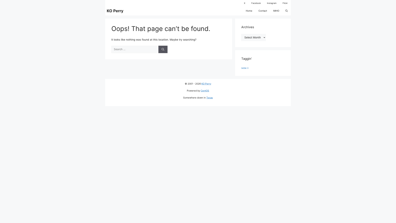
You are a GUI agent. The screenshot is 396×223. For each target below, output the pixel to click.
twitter (244, 68)
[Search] (163, 49)
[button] (286, 10)
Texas (209, 97)
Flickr (285, 3)
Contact (262, 10)
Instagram (271, 3)
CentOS (205, 90)
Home (249, 10)
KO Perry (115, 11)
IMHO (276, 10)
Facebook (256, 3)
